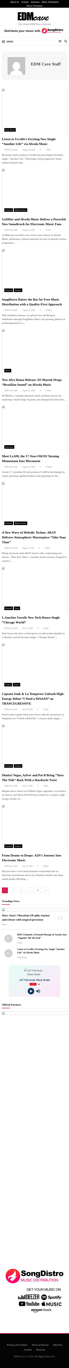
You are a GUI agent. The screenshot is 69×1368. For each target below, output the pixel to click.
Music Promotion (34, 6)
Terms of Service (40, 1345)
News (17, 608)
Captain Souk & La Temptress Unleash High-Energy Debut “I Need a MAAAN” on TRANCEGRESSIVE (33, 698)
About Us (14, 2)
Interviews (9, 447)
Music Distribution (50, 2)
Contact (25, 2)
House (7, 371)
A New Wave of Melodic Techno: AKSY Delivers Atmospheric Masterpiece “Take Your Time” (34, 537)
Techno (8, 685)
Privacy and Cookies (17, 1345)
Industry (18, 290)
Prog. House (10, 130)
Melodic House (20, 210)
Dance (4, 924)
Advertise (35, 2)
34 (38, 890)
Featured (8, 210)
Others (19, 943)
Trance (16, 685)
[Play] (31, 991)
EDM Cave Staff (10, 150)
